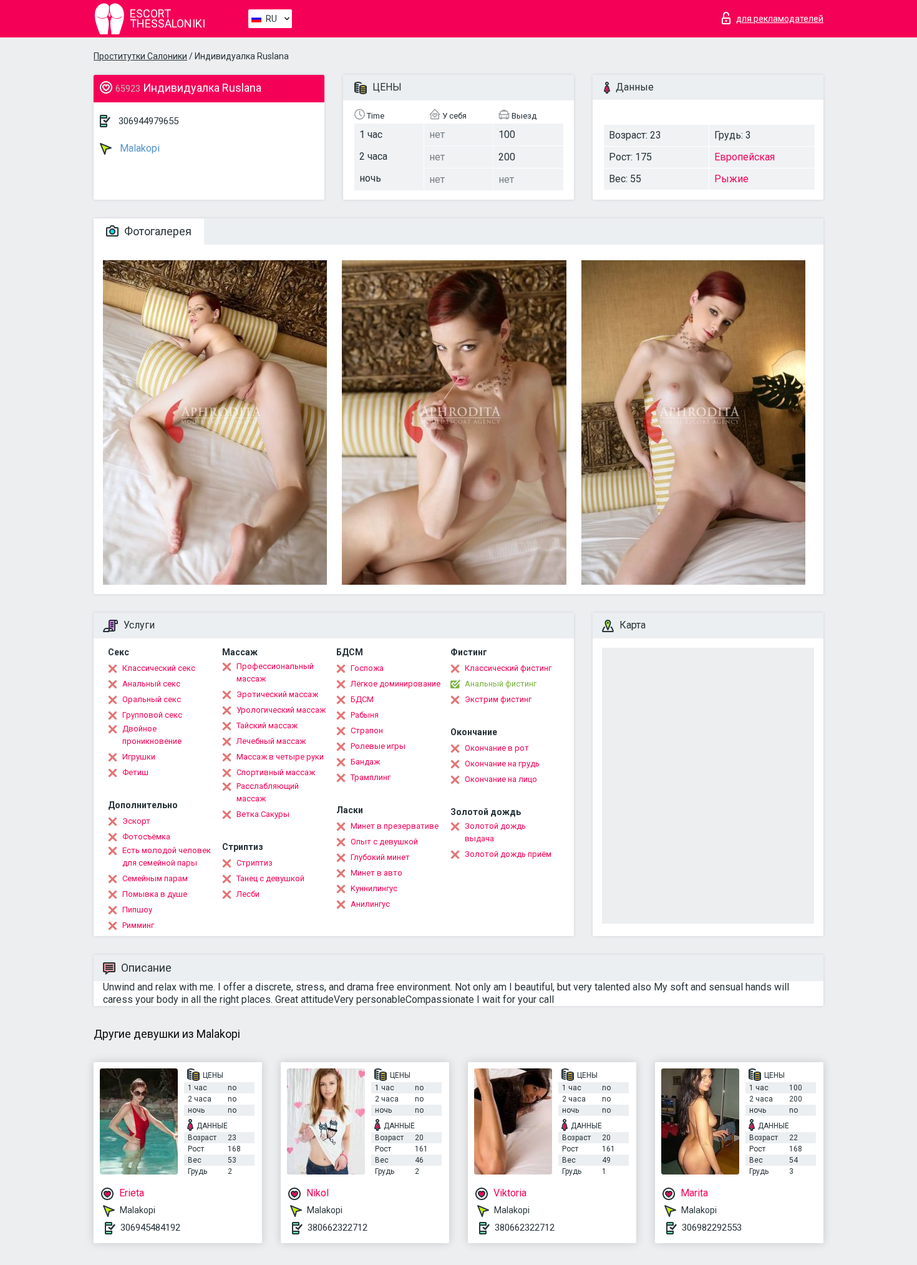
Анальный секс (151, 683)
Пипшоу (137, 909)
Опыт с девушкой (384, 841)
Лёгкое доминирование (395, 683)
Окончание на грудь (502, 763)
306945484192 (150, 1227)
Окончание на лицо (501, 779)
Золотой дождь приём (508, 854)
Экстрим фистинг (498, 699)
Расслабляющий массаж (267, 792)
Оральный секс (151, 699)
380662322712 (337, 1227)
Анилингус (370, 904)
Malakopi (138, 148)
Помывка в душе (154, 894)
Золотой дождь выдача (495, 832)
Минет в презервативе (395, 826)
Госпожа (367, 668)
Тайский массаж (267, 725)
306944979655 (148, 121)
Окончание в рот (497, 748)
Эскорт (136, 821)
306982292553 (712, 1227)
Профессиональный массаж (275, 672)
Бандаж (365, 761)
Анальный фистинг (500, 683)
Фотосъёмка (146, 836)
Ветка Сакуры (262, 814)
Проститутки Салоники (140, 56)
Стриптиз (254, 862)
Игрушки (138, 756)
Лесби (248, 894)
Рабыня (365, 715)
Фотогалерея (157, 231)
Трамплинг (371, 777)
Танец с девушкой (270, 878)
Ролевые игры (378, 746)
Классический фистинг (508, 668)
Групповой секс (152, 715)
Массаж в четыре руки (280, 756)
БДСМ (362, 699)
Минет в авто (376, 872)
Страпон (367, 730)
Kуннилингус (374, 888)
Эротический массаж (277, 694)
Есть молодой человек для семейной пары (166, 856)
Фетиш (135, 772)
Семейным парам (155, 878)
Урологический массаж (281, 710)
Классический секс (158, 668)
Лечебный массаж (271, 741)
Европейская (744, 157)
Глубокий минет (380, 857)
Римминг (138, 925)
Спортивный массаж (275, 772)
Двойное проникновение (152, 735)
